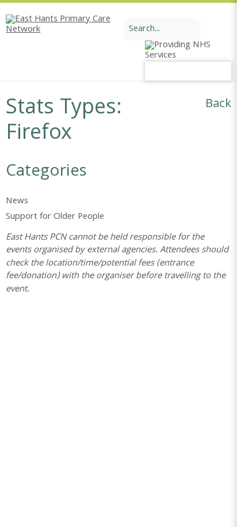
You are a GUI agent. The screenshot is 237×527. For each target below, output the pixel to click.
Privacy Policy (207, 439)
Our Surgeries (85, 425)
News (17, 201)
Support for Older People (55, 217)
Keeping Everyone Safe (47, 439)
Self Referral (28, 425)
